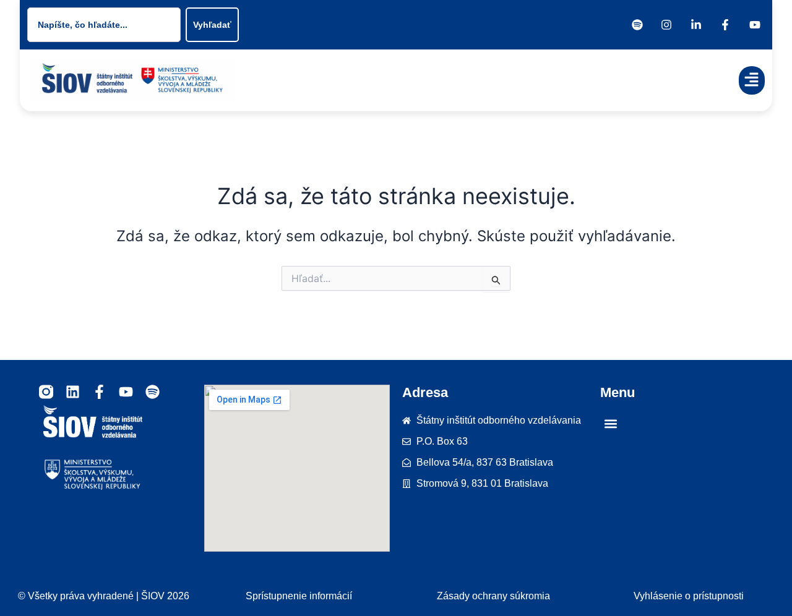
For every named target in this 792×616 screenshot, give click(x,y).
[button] (752, 80)
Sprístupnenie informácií (299, 596)
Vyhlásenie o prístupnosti (689, 596)
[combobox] (104, 24)
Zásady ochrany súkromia (493, 596)
